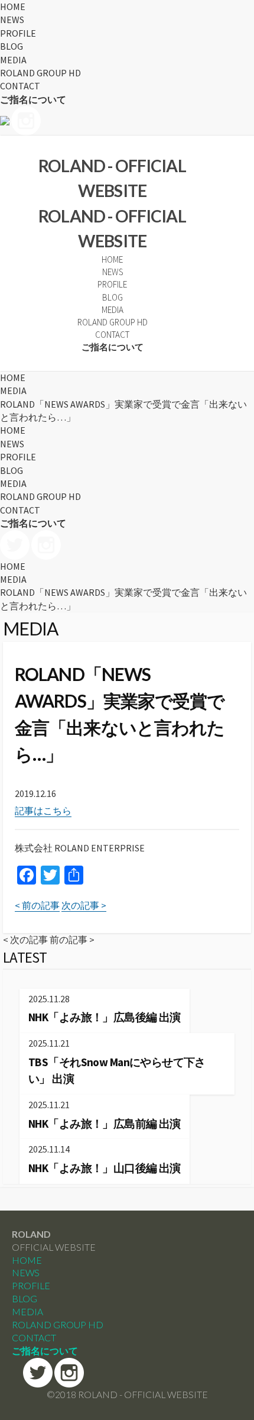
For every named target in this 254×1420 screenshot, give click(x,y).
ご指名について (33, 99)
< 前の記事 (37, 905)
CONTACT (20, 86)
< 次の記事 (25, 939)
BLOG (11, 46)
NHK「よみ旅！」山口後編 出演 (104, 1168)
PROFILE (18, 33)
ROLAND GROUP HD (40, 73)
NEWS (12, 19)
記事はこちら (43, 810)
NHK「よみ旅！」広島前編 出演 (104, 1123)
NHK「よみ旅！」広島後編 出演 (104, 1017)
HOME (12, 6)
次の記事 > (83, 905)
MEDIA (13, 60)
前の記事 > (72, 939)
